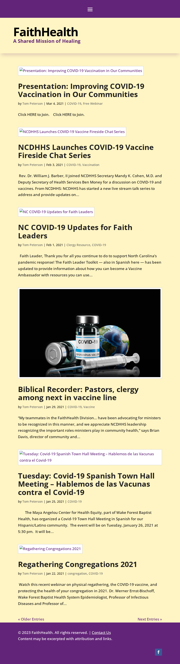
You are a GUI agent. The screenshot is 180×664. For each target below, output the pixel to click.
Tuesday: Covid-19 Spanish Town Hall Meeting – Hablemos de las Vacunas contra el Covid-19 (86, 484)
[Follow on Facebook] (158, 652)
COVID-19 (74, 103)
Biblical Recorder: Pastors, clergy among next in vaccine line (78, 393)
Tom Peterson (32, 103)
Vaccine (89, 407)
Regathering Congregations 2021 (77, 564)
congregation (77, 573)
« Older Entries (31, 619)
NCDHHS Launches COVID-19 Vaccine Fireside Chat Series (86, 151)
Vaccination (90, 165)
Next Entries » (150, 619)
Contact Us (101, 632)
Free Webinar (93, 103)
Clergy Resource (78, 245)
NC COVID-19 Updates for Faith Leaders (75, 231)
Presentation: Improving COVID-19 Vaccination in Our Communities (81, 90)
